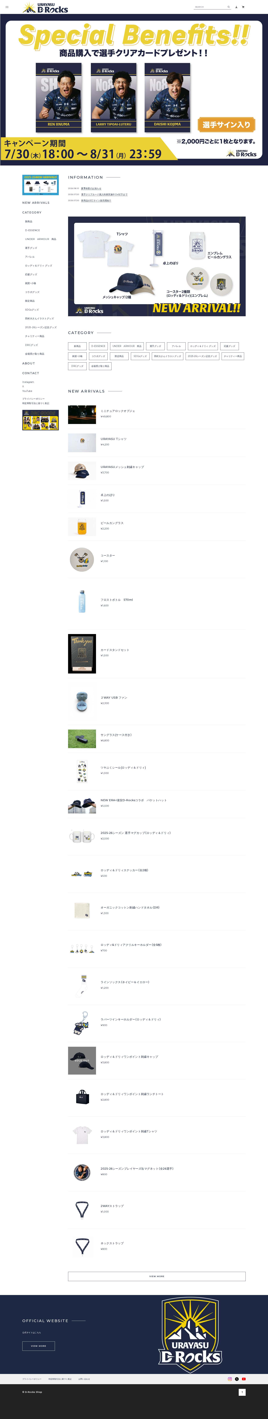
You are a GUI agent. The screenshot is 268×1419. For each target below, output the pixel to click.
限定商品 (30, 300)
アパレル (30, 256)
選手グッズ (31, 247)
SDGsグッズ (32, 309)
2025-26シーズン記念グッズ (41, 327)
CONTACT (30, 373)
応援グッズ (31, 274)
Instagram (28, 382)
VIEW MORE (157, 1276)
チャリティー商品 (34, 336)
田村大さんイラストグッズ (39, 318)
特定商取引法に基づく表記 (35, 403)
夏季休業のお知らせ (91, 188)
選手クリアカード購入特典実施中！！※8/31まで (104, 194)
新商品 (28, 221)
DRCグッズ (31, 344)
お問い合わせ (84, 1379)
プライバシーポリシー (33, 398)
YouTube (27, 391)
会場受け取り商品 (34, 353)
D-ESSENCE (32, 230)
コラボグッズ (32, 292)
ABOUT (28, 363)
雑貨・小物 (30, 283)
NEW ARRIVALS (36, 202)
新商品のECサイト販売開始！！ (96, 200)
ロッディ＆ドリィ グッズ (38, 265)
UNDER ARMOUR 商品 (40, 239)
